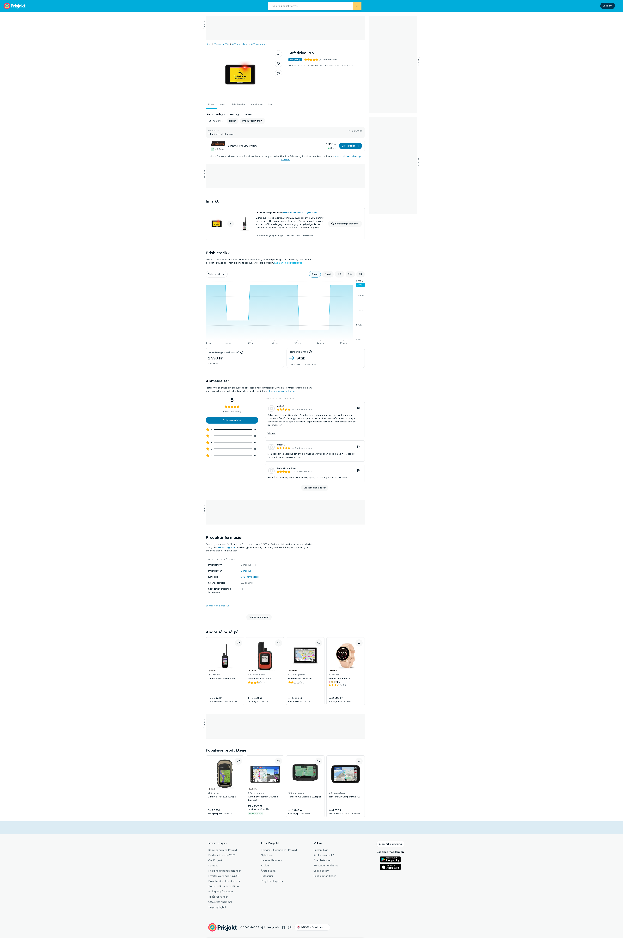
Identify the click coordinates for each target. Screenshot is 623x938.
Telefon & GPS (221, 44)
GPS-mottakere (239, 44)
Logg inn (607, 5)
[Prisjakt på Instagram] (290, 927)
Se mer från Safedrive (217, 605)
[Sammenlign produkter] (278, 73)
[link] (285, 224)
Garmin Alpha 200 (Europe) (300, 212)
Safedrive (246, 570)
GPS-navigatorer (259, 44)
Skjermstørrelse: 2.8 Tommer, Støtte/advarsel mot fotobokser (321, 65)
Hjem (208, 44)
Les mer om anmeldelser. (282, 390)
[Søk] (357, 6)
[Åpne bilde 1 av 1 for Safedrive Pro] (240, 74)
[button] (278, 53)
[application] (285, 312)
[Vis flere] (208, 146)
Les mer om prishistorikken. (288, 262)
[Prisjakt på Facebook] (283, 927)
